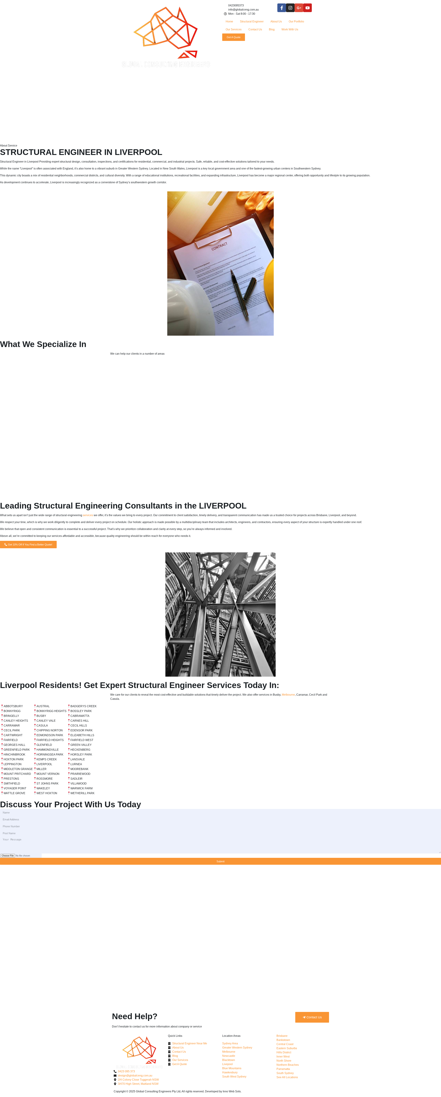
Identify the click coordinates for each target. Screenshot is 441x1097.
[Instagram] (290, 7)
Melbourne (288, 694)
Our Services (234, 29)
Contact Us (255, 29)
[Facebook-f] (281, 7)
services (88, 515)
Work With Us (289, 29)
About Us (276, 21)
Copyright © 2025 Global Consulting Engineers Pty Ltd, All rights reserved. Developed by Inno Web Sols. (177, 1091)
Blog (272, 29)
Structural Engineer (252, 21)
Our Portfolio (296, 21)
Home (229, 21)
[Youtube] (307, 7)
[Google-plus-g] (299, 7)
